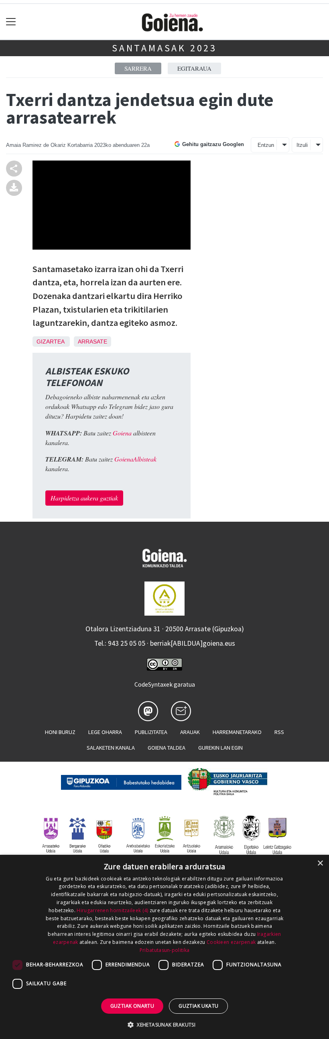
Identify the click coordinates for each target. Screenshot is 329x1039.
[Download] (14, 187)
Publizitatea (151, 732)
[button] (164, 1024)
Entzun (266, 145)
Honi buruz (60, 732)
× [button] (320, 863)
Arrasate (92, 341)
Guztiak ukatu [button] (198, 1005)
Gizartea (50, 341)
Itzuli (302, 145)
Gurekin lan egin (220, 747)
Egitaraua (194, 68)
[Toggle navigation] (11, 22)
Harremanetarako (237, 732)
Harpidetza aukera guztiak (84, 498)
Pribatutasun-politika (164, 950)
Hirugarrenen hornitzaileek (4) (112, 910)
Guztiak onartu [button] (132, 1005)
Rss (279, 732)
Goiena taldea (166, 747)
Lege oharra (105, 732)
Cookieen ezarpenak (231, 942)
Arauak (190, 732)
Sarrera (138, 68)
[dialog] (164, 947)
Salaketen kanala (111, 747)
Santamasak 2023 (164, 48)
